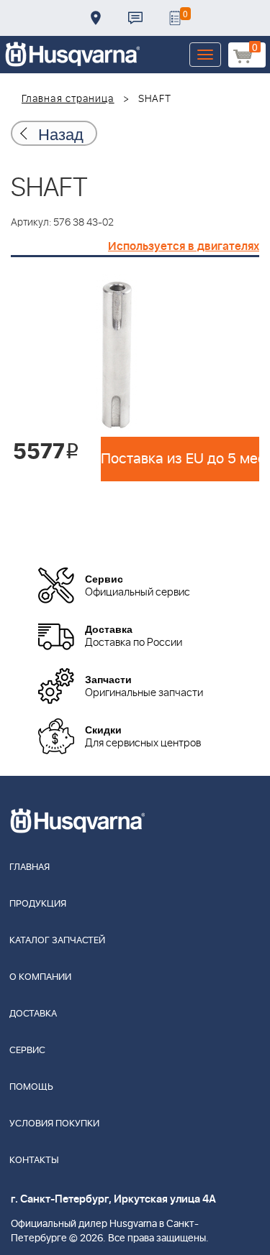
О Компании (40, 977)
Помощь (31, 1087)
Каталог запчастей (57, 941)
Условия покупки (54, 1124)
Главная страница (68, 99)
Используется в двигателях (183, 246)
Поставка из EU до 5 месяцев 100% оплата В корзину (180, 459)
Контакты (135, 18)
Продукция (37, 904)
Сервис (27, 1050)
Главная (29, 867)
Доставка (96, 18)
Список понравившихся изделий (175, 18)
